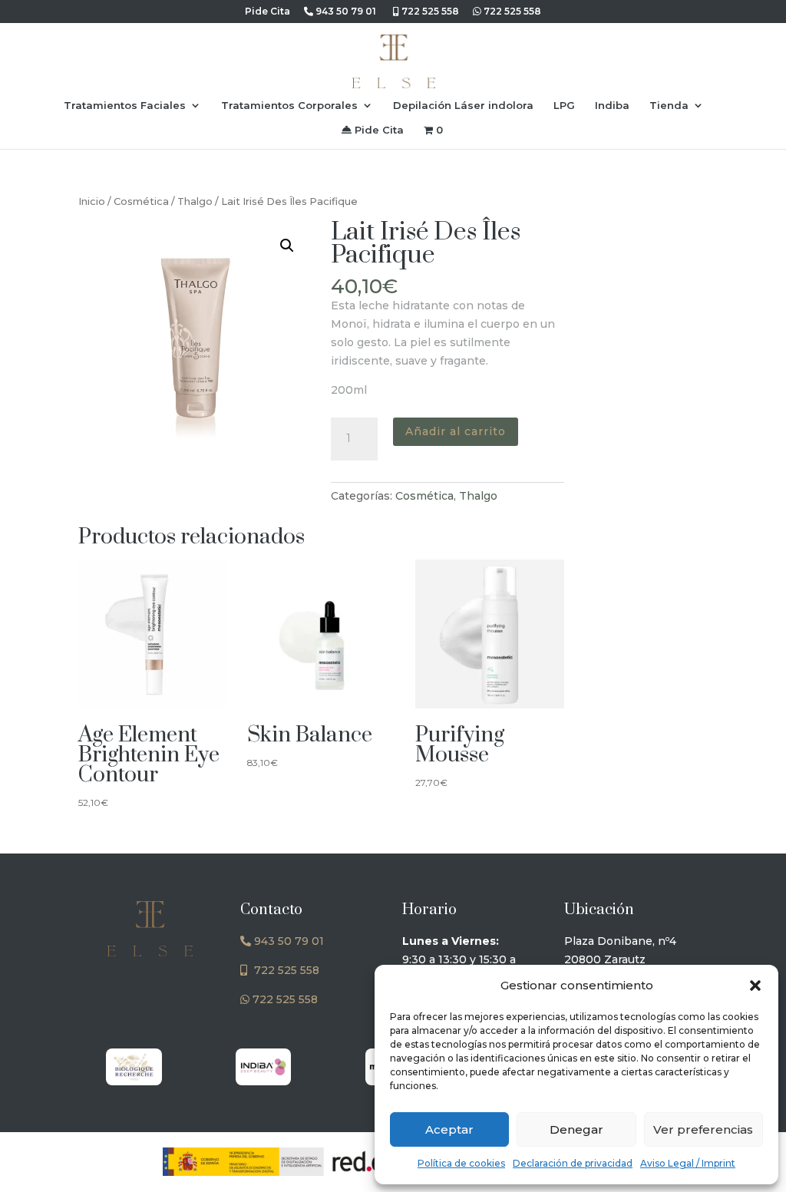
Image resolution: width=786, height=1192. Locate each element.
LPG (564, 105)
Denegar (576, 1129)
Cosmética (141, 201)
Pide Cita (378, 130)
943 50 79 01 (344, 12)
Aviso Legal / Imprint (687, 1163)
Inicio (91, 201)
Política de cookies (461, 1163)
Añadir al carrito (455, 431)
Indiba (612, 105)
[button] (755, 985)
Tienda (669, 105)
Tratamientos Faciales (125, 105)
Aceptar (449, 1129)
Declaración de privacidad (572, 1163)
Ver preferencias (703, 1129)
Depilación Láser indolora (463, 105)
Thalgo (195, 201)
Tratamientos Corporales (289, 105)
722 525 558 (429, 12)
